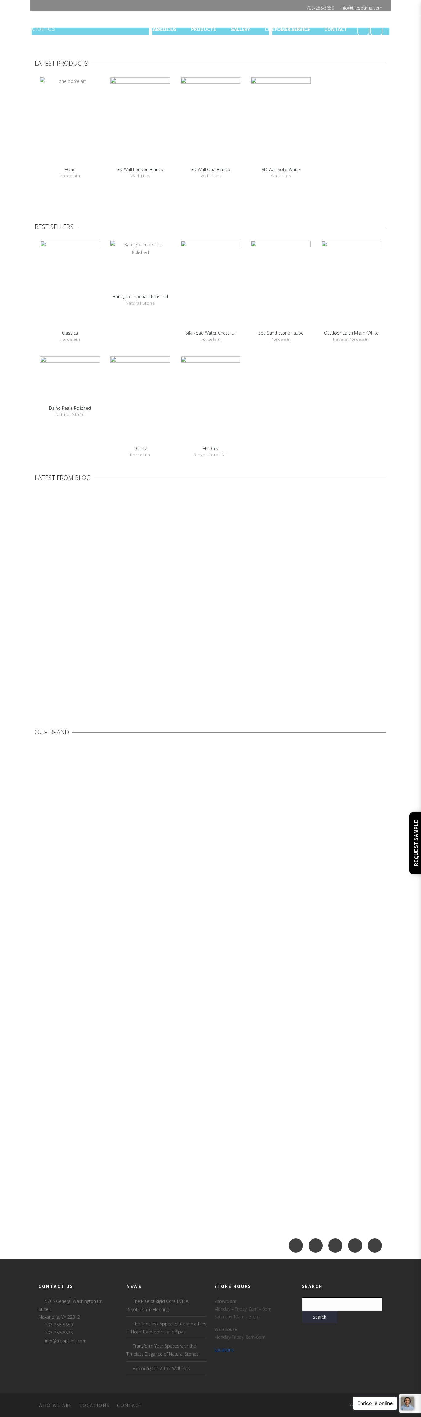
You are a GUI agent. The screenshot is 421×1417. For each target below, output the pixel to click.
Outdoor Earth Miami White (351, 333)
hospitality (322, 652)
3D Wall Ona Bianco (210, 169)
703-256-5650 (320, 8)
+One (70, 169)
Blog (71, 652)
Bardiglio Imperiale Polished (140, 296)
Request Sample (416, 843)
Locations (224, 1350)
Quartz (140, 448)
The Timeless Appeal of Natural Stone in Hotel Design (310, 578)
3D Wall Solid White (281, 169)
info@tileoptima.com (361, 8)
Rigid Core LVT (89, 652)
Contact (129, 1405)
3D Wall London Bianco (140, 169)
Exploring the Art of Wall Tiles (161, 1368)
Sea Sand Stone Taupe (281, 333)
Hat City (210, 448)
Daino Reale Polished (70, 408)
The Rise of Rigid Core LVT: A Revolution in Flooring (73, 578)
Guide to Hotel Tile (385, 578)
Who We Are (55, 1405)
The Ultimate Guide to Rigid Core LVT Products (185, 578)
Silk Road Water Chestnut (211, 333)
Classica (70, 333)
